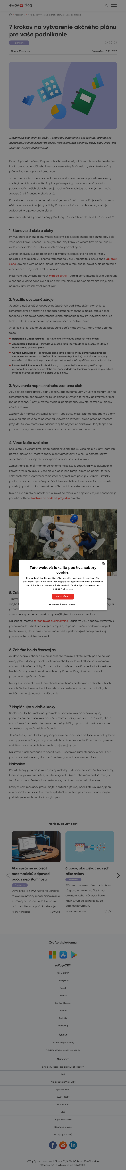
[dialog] (63, 585)
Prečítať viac (67, 589)
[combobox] (103, 563)
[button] (63, 604)
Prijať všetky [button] (62, 596)
